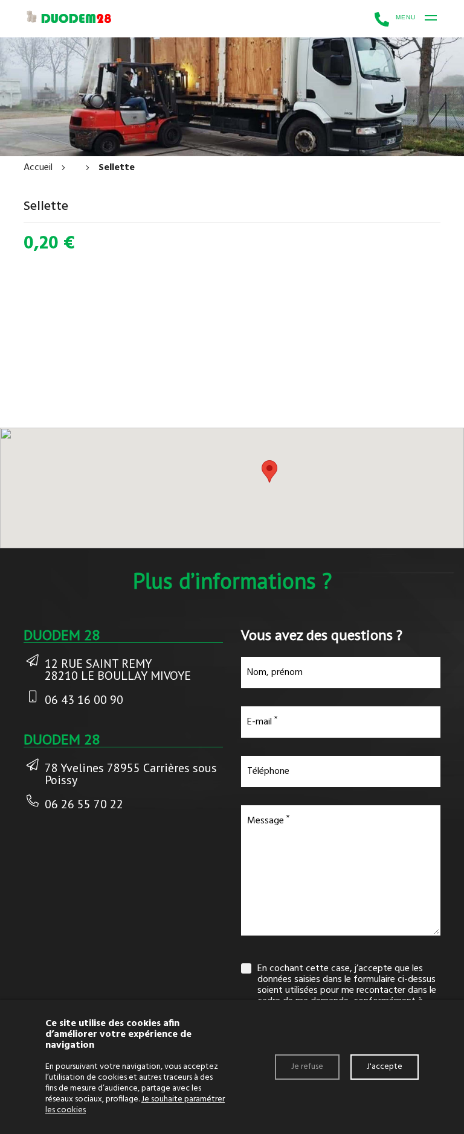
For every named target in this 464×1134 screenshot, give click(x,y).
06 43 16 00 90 (84, 700)
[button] (269, 471)
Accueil (38, 167)
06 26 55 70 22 (84, 804)
